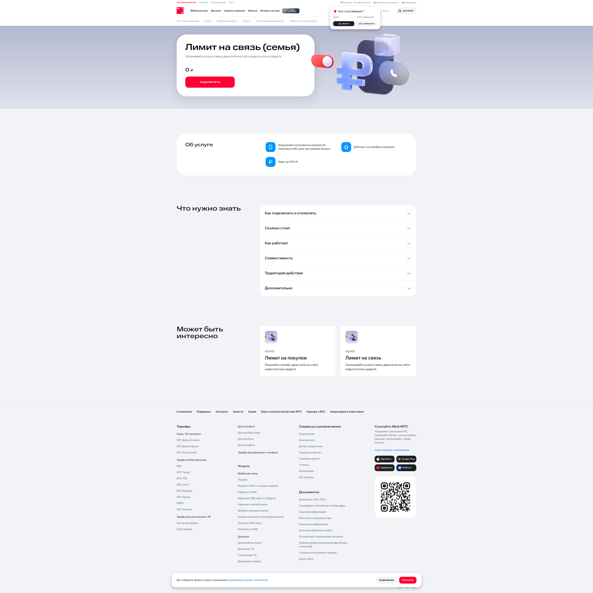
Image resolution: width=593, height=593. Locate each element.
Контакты (222, 412)
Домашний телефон (249, 561)
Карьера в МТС (316, 412)
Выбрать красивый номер (253, 511)
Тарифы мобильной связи (191, 460)
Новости (238, 412)
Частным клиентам (186, 2)
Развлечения (306, 434)
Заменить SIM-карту (250, 523)
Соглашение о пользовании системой (321, 537)
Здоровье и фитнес (310, 452)
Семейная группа (309, 459)
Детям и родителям (310, 446)
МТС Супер (183, 472)
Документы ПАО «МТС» (313, 499)
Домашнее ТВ (246, 549)
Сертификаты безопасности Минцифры (322, 506)
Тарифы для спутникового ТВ (193, 517)
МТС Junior (183, 485)
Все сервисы (306, 477)
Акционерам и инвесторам (347, 412)
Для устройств (246, 426)
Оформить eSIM (247, 492)
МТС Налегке (184, 509)
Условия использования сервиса (318, 553)
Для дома (243, 537)
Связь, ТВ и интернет (189, 434)
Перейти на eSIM (248, 529)
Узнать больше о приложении (392, 450)
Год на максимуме (187, 523)
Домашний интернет (250, 543)
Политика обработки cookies (315, 530)
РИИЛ (180, 503)
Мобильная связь (248, 473)
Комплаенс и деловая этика (315, 518)
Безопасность (307, 440)
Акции (252, 412)
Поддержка (204, 412)
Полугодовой (184, 529)
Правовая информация (312, 512)
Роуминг (243, 480)
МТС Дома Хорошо (188, 446)
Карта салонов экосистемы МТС (281, 412)
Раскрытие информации (313, 524)
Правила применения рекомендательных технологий (323, 544)
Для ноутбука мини (249, 433)
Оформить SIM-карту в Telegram (257, 498)
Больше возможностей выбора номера (261, 517)
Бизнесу (203, 2)
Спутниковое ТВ (247, 555)
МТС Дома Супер (187, 452)
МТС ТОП (182, 478)
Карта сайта (306, 559)
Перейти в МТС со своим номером (258, 486)
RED (179, 466)
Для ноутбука (245, 439)
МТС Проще (183, 497)
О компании (184, 412)
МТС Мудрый (184, 491)
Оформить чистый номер (252, 504)
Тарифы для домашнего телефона (258, 452)
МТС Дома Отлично (188, 440)
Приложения (306, 471)
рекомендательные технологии (248, 580)
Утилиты (304, 465)
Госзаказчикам (218, 2)
